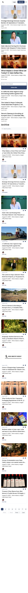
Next (16, 512)
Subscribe (21, 2)
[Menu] (26, 2)
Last (23, 512)
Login (14, 2)
